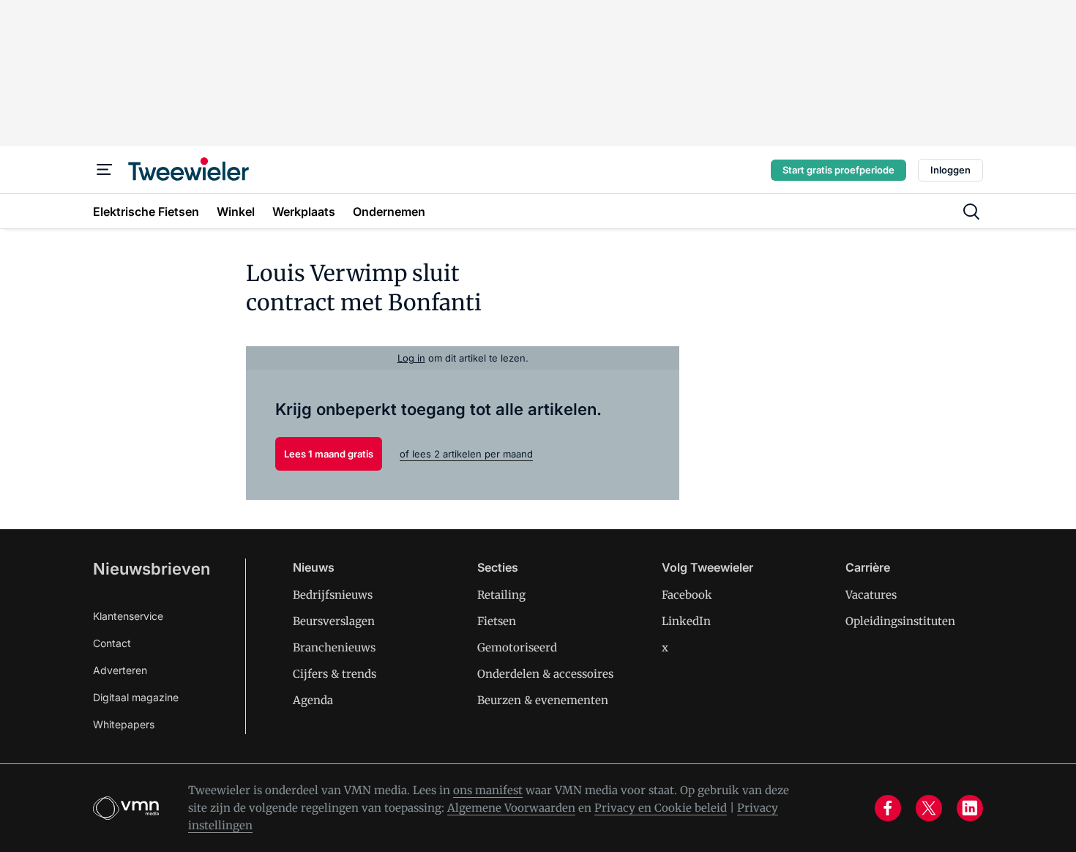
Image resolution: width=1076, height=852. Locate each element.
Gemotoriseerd (517, 647)
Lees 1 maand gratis (328, 454)
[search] (971, 211)
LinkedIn (686, 621)
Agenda (313, 700)
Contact (112, 643)
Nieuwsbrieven (151, 568)
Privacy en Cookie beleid (660, 808)
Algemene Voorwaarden (511, 808)
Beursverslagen (334, 621)
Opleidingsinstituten (900, 621)
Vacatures (871, 595)
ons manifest (488, 790)
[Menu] (104, 169)
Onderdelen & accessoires (545, 674)
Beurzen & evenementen (542, 700)
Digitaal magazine (136, 697)
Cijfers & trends (334, 674)
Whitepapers (123, 724)
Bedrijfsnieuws (333, 595)
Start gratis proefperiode (838, 170)
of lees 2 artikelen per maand (466, 454)
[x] (929, 808)
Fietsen (496, 621)
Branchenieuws (334, 647)
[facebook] (888, 808)
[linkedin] (970, 808)
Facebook (687, 595)
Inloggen (950, 170)
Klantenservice (128, 616)
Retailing (501, 595)
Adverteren (120, 670)
